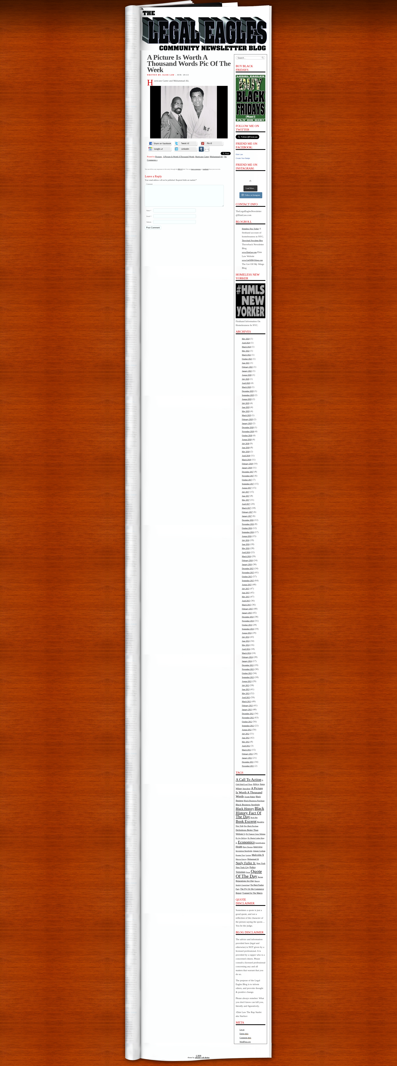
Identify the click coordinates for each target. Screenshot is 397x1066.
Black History (245, 809)
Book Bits (254, 817)
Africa (256, 784)
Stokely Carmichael (243, 885)
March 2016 (246, 556)
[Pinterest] (211, 143)
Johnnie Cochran (259, 851)
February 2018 (247, 464)
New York (260, 863)
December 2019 (248, 391)
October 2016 (247, 528)
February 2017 (247, 512)
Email (148, 216)
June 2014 (246, 641)
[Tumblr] (201, 149)
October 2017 (247, 480)
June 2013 (246, 689)
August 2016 (247, 536)
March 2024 (246, 347)
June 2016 (246, 544)
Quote (248, 872)
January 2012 (247, 758)
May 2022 (246, 351)
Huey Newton (248, 847)
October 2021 (247, 359)
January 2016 (247, 564)
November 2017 (248, 476)
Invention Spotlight (244, 851)
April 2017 (246, 504)
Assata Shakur (249, 797)
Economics (246, 842)
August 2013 (247, 681)
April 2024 (246, 343)
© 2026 (198, 1056)
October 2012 (247, 722)
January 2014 (247, 661)
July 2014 (245, 637)
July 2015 (245, 589)
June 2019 (246, 407)
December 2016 (248, 520)
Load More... (250, 188)
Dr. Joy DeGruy (241, 838)
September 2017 (248, 484)
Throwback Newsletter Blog (252, 240)
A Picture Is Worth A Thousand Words (178, 156)
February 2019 (247, 419)
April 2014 (246, 649)
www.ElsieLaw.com (249, 252)
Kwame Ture (240, 855)
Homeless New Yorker (250, 229)
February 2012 (247, 754)
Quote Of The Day (249, 874)
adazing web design (202, 1057)
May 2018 (246, 452)
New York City (242, 867)
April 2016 (246, 552)
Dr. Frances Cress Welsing (255, 834)
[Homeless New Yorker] (250, 318)
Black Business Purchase (254, 801)
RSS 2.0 (180, 169)
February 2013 (247, 706)
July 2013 (245, 685)
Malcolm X (258, 854)
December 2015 (248, 568)
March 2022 (246, 355)
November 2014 (248, 621)
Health (239, 846)
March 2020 (246, 387)
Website (148, 222)
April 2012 (246, 746)
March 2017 (246, 508)
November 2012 (248, 718)
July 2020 (245, 379)
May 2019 (246, 411)
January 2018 (247, 468)
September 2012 (248, 726)
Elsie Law (239, 154)
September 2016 (248, 532)
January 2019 (247, 423)
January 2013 (247, 710)
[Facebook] (159, 143)
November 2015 (248, 573)
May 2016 (246, 548)
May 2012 (246, 742)
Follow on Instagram (252, 195)
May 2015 (246, 597)
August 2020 (247, 375)
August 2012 (247, 730)
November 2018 (248, 431)
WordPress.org (245, 1042)
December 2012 (248, 714)
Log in (242, 1030)
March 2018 (246, 460)
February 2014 (247, 657)
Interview (258, 847)
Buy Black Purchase (251, 826)
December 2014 (248, 617)
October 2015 (247, 577)
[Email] (206, 149)
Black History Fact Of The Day (250, 812)
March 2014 (246, 653)
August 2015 (247, 585)
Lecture (248, 855)
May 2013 (246, 693)
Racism (260, 877)
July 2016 (245, 540)
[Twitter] (185, 143)
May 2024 (246, 339)
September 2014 (248, 629)
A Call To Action (248, 780)
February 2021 (247, 367)
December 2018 (248, 427)
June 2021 (246, 363)
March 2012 (246, 750)
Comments (245, 1038)
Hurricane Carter (202, 156)
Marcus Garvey (241, 859)
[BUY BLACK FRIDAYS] (250, 98)
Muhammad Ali (216, 156)
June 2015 (246, 593)
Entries (244, 1034)
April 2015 (246, 601)
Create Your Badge (243, 158)
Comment (149, 184)
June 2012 (246, 738)
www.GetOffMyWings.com (252, 260)
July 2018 (245, 444)
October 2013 (247, 673)
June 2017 (246, 496)
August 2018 (247, 440)
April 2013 (246, 697)
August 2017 (247, 488)
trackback (206, 169)
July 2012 (245, 734)
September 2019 (248, 395)
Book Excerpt (246, 821)
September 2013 (248, 677)
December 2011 (248, 762)
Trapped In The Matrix (252, 893)
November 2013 (248, 669)
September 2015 (248, 581)
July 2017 (245, 492)
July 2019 (245, 403)
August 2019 (247, 399)
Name (148, 210)
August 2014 (247, 633)
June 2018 (246, 448)
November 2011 (248, 766)
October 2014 (247, 625)
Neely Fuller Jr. (246, 863)
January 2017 (247, 516)
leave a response (196, 169)
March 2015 (246, 605)
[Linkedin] (185, 149)
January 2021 (247, 371)
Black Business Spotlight (248, 804)
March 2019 (246, 415)
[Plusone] (159, 149)
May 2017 (246, 500)
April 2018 (246, 456)
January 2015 (247, 613)
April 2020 (246, 383)
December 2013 (248, 665)
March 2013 (246, 701)
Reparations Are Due (245, 881)
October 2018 (247, 435)
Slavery (257, 881)
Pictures (158, 156)
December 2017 (248, 472)
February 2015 (247, 609)
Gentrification (260, 843)
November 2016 (248, 524)
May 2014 (246, 645)
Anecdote (246, 788)
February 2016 (247, 560)
